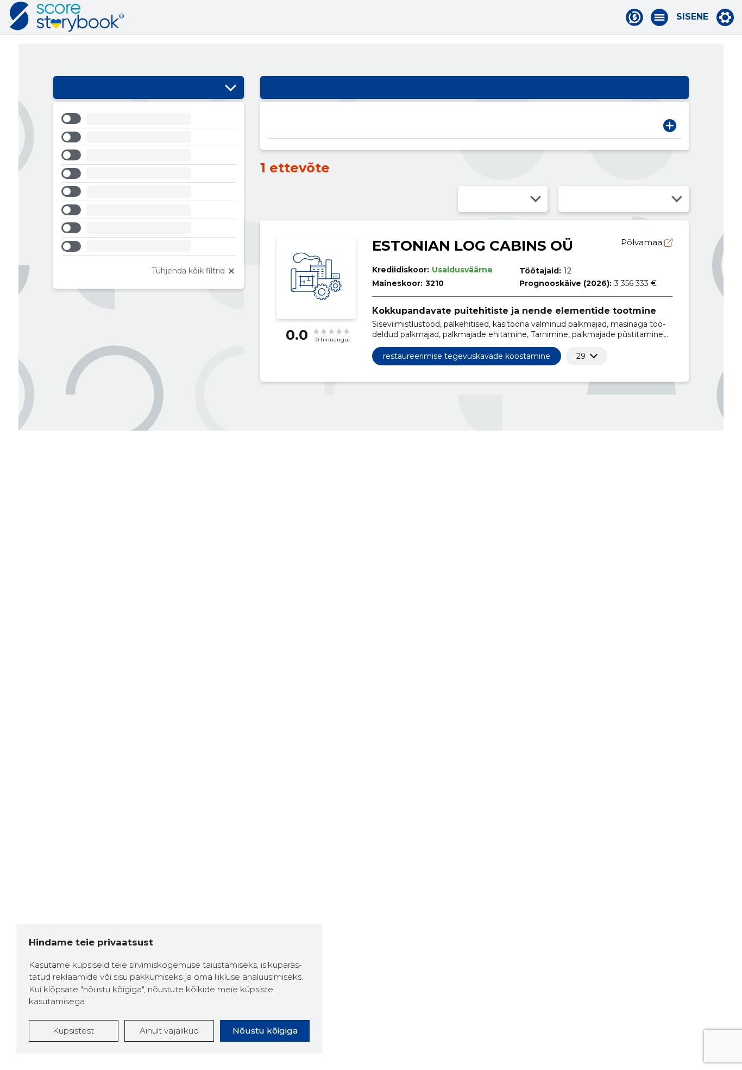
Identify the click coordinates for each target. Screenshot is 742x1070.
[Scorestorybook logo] (67, 17)
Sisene (692, 17)
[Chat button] (634, 17)
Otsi (670, 126)
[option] (148, 120)
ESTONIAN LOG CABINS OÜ (472, 245)
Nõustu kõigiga (265, 1030)
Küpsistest (73, 1030)
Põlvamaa (642, 242)
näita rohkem (581, 356)
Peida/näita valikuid (230, 87)
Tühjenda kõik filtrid (188, 271)
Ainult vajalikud (169, 1030)
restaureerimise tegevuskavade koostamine (466, 356)
